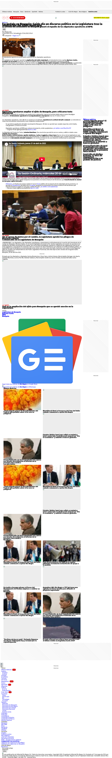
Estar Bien (6, 692)
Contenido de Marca (7, 719)
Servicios (4, 679)
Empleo (3, 733)
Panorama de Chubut (9, 707)
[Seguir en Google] (3, 58)
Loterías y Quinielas (7, 737)
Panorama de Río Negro (10, 706)
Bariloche (27, 11)
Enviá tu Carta (6, 712)
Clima (4, 695)
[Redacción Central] (4, 28)
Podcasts (4, 714)
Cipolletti (34, 11)
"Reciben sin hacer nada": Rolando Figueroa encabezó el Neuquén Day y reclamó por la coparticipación (21, 640)
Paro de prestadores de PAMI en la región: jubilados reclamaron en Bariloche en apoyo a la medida (61, 563)
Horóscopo (5, 696)
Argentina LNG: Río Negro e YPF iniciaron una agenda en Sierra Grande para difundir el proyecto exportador (60, 588)
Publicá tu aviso (6, 734)
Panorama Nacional (8, 709)
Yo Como (5, 701)
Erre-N (4, 689)
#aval (38, 184)
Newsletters (7, 681)
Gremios (5, 672)
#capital (32, 185)
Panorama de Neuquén (9, 705)
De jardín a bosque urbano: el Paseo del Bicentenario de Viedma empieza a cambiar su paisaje (22, 588)
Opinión (3, 702)
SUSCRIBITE (101, 18)
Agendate (6, 684)
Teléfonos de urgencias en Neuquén (13, 744)
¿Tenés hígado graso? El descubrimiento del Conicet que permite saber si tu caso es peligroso (94, 124)
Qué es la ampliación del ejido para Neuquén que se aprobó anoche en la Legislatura (37, 307)
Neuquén (16, 11)
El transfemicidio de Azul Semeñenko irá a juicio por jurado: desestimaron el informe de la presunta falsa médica (95, 149)
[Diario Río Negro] (56, 17)
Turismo (3, 678)
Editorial (5, 703)
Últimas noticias (7, 11)
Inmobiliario (5, 716)
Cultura (3, 687)
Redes (3, 683)
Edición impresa (6, 720)
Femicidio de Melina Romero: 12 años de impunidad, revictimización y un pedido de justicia (93, 157)
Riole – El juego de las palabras (11, 740)
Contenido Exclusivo (7, 717)
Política (4, 22)
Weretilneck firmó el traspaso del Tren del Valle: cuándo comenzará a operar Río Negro (95, 131)
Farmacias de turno (7, 738)
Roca (21, 11)
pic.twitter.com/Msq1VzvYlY (62, 128)
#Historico (9, 184)
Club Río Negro (73, 11)
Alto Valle (4, 724)
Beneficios (4, 746)
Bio (3, 698)
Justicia (4, 674)
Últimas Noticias (8, 670)
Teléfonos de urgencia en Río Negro (12, 742)
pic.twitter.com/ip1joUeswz (49, 187)
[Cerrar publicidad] (1, 664)
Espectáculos (6, 690)
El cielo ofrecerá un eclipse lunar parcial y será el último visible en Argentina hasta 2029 (61, 640)
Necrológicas (83, 11)
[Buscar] (7, 18)
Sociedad (4, 694)
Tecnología (5, 699)
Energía (3, 675)
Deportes (4, 686)
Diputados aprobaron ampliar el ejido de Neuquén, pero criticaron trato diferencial (37, 112)
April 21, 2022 (32, 129)
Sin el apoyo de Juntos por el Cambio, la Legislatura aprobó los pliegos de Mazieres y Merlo (38, 237)
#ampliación (16, 185)
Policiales (4, 713)
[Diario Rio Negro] (3, 753)
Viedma (40, 11)
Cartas (4, 710)
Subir (4, 751)
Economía (4, 677)
